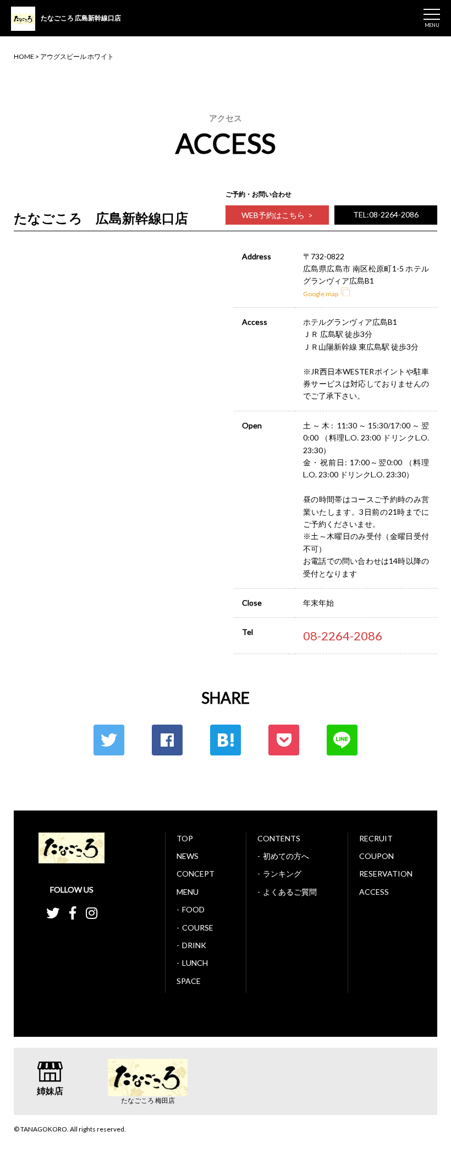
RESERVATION (386, 873)
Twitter (109, 740)
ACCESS (374, 891)
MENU (188, 891)
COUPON (376, 856)
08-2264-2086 (342, 635)
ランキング (282, 873)
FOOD (193, 909)
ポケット (283, 740)
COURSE (197, 927)
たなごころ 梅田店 (148, 1100)
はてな (225, 740)
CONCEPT (196, 873)
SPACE (189, 981)
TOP (185, 838)
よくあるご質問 (290, 891)
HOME (24, 56)
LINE (342, 740)
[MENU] (432, 14)
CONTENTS (278, 838)
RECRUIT (376, 838)
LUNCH (195, 962)
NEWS (188, 856)
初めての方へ (286, 856)
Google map (320, 294)
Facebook (167, 740)
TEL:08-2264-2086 (386, 214)
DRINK (194, 945)
